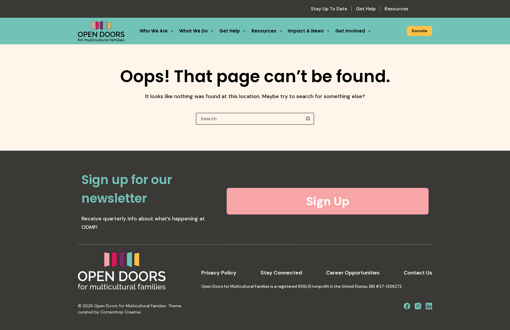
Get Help (366, 9)
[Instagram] (418, 306)
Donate (419, 31)
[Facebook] (407, 306)
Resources (396, 9)
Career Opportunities (353, 272)
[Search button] (308, 119)
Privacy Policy (218, 272)
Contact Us (418, 272)
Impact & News (306, 31)
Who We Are (154, 31)
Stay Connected (281, 272)
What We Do (193, 31)
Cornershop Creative (120, 312)
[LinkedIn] (429, 306)
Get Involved (350, 31)
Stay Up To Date (329, 9)
